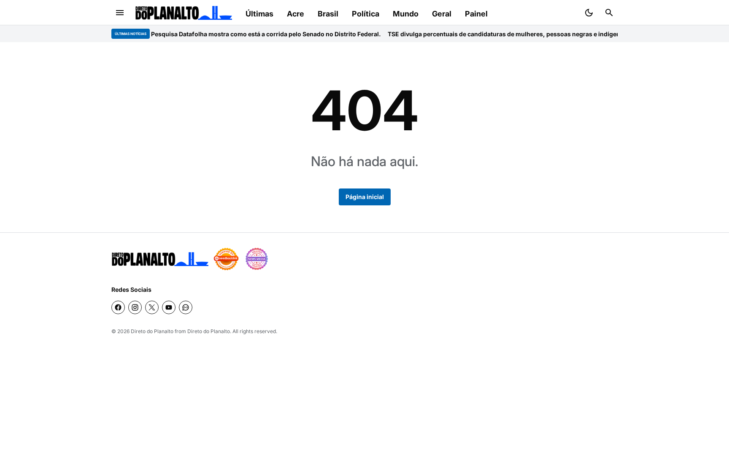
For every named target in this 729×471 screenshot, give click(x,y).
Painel (476, 13)
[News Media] (256, 259)
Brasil (328, 13)
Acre (295, 13)
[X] (152, 307)
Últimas (259, 13)
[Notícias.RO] (159, 259)
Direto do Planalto (152, 331)
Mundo (405, 13)
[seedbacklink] (226, 259)
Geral (441, 13)
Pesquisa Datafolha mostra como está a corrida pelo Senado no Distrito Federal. (257, 34)
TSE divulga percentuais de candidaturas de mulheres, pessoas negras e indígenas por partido (515, 34)
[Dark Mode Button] (588, 12)
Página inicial (365, 196)
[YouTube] (169, 307)
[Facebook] (118, 307)
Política (365, 13)
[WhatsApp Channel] (185, 307)
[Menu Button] (119, 12)
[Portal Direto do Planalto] (183, 13)
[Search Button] (609, 12)
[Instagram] (135, 307)
